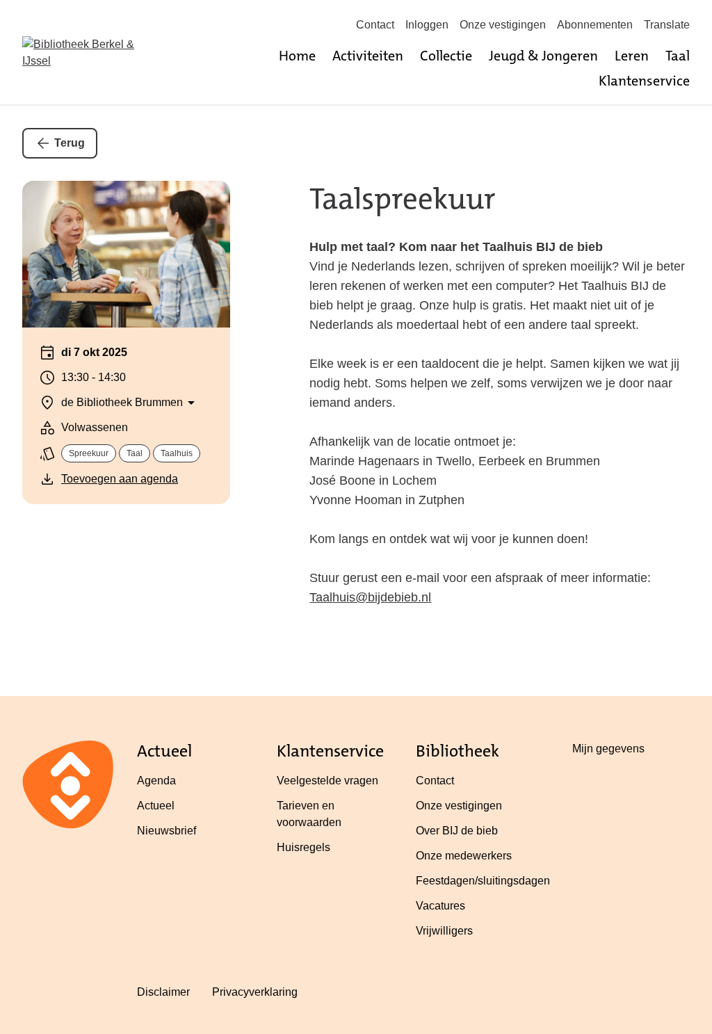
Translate (667, 25)
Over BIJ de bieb (457, 831)
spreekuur (88, 453)
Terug (69, 143)
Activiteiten (367, 55)
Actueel (156, 805)
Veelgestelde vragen (327, 780)
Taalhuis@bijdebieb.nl (370, 597)
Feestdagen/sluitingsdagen (483, 881)
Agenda (156, 780)
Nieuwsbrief (166, 831)
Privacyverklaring (255, 992)
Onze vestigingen (503, 25)
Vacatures (440, 906)
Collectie (446, 55)
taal (135, 453)
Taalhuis (177, 453)
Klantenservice (644, 80)
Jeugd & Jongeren (543, 55)
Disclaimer (163, 992)
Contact (375, 25)
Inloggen (426, 25)
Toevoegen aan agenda (119, 479)
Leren (632, 55)
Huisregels (303, 847)
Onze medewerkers (464, 856)
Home (297, 55)
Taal (677, 55)
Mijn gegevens (608, 748)
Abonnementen (595, 25)
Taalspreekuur (402, 198)
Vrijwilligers (444, 931)
